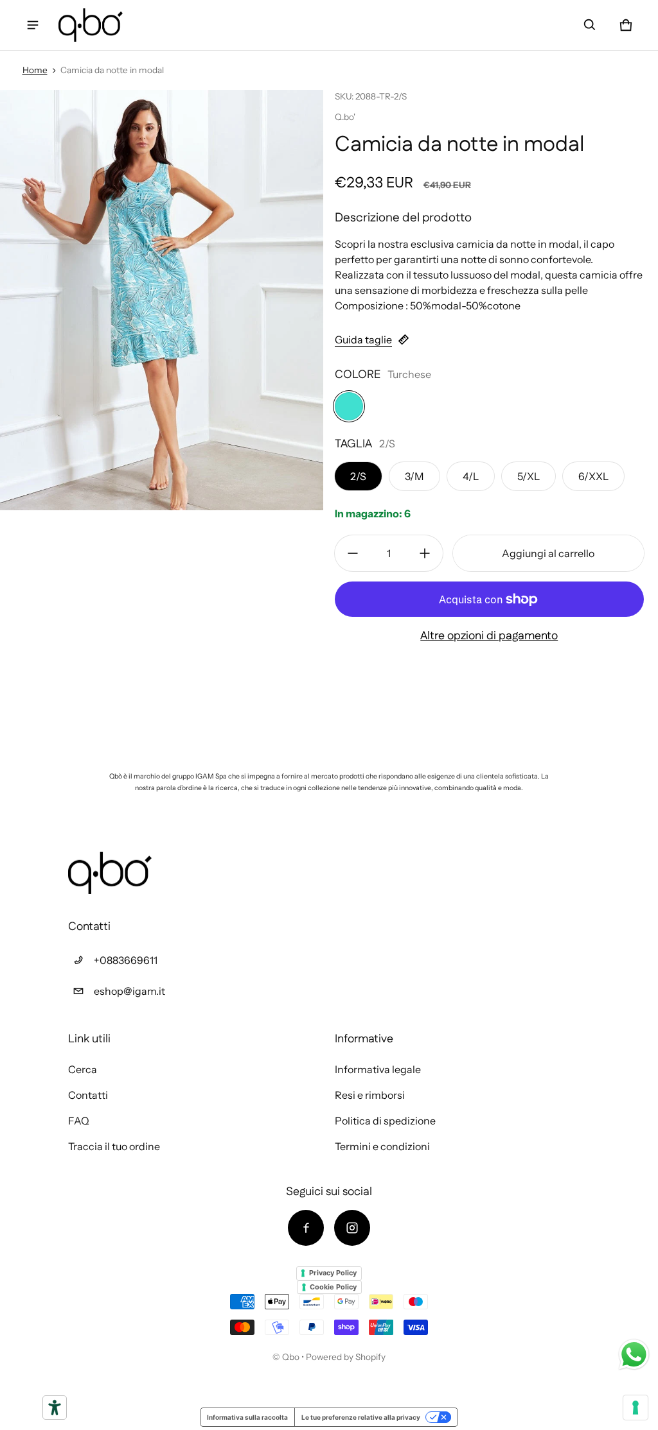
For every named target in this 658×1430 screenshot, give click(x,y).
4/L (471, 476)
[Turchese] (349, 406)
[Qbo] (90, 24)
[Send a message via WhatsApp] (634, 1354)
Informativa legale (378, 1069)
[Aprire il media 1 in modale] (162, 300)
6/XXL (593, 476)
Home (35, 70)
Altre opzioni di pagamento (489, 636)
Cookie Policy (333, 1286)
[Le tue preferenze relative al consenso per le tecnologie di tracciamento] (635, 1407)
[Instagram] (352, 1228)
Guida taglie (363, 339)
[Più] (425, 553)
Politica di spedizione (385, 1120)
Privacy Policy (333, 1272)
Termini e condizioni (382, 1146)
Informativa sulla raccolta (247, 1417)
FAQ (78, 1120)
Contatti (88, 1095)
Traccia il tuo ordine (114, 1146)
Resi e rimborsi (370, 1095)
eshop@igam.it (129, 991)
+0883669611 (125, 960)
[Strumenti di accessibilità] (54, 1407)
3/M (414, 476)
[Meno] (353, 553)
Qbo (290, 1357)
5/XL (528, 476)
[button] (590, 25)
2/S (358, 476)
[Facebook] (306, 1228)
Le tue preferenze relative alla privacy (360, 1417)
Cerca (82, 1069)
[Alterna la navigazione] (33, 25)
